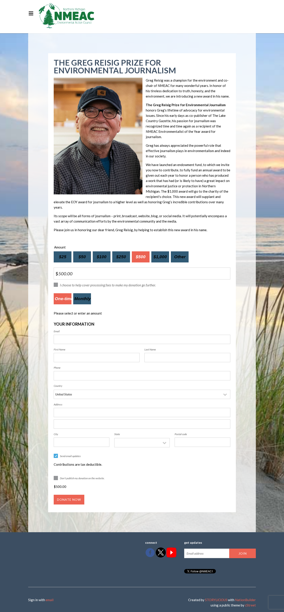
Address (58, 404)
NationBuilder (245, 600)
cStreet (250, 605)
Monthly (82, 298)
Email (57, 331)
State (117, 434)
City (56, 434)
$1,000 (160, 256)
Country (58, 385)
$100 (101, 256)
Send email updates (70, 456)
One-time (63, 298)
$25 (62, 256)
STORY (216, 600)
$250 (121, 256)
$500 (141, 256)
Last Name (150, 349)
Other (180, 256)
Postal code (181, 434)
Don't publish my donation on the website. (82, 478)
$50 (82, 256)
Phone (57, 367)
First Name (59, 349)
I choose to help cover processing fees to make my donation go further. (108, 285)
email (49, 600)
